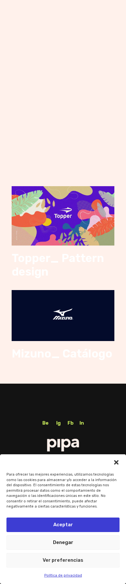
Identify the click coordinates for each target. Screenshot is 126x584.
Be (45, 423)
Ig (58, 423)
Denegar (63, 542)
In (81, 423)
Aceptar (63, 525)
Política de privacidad (63, 575)
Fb (71, 423)
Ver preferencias (63, 560)
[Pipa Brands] (24, 14)
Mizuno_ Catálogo (62, 353)
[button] (116, 462)
